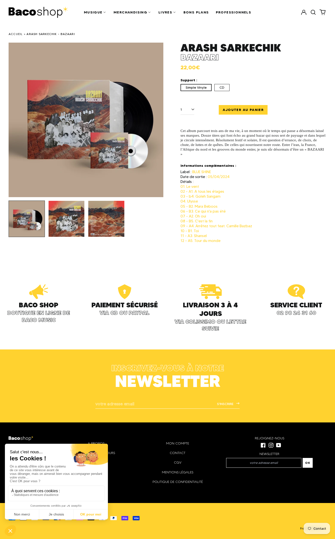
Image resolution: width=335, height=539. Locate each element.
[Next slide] (156, 120)
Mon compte (177, 443)
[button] (313, 12)
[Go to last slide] (15, 120)
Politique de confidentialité (178, 482)
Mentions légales (177, 472)
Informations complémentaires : (208, 165)
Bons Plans (196, 12)
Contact (177, 453)
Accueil (16, 34)
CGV (177, 462)
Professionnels (233, 12)
